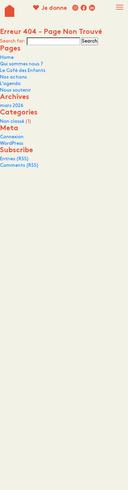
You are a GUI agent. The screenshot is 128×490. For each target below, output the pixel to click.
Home (7, 57)
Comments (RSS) (19, 165)
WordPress (11, 143)
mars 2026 (11, 105)
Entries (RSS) (14, 159)
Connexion (12, 137)
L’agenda (10, 83)
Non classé (12, 121)
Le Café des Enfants (22, 70)
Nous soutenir (15, 90)
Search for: (13, 41)
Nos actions (13, 77)
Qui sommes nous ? (21, 64)
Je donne (54, 8)
